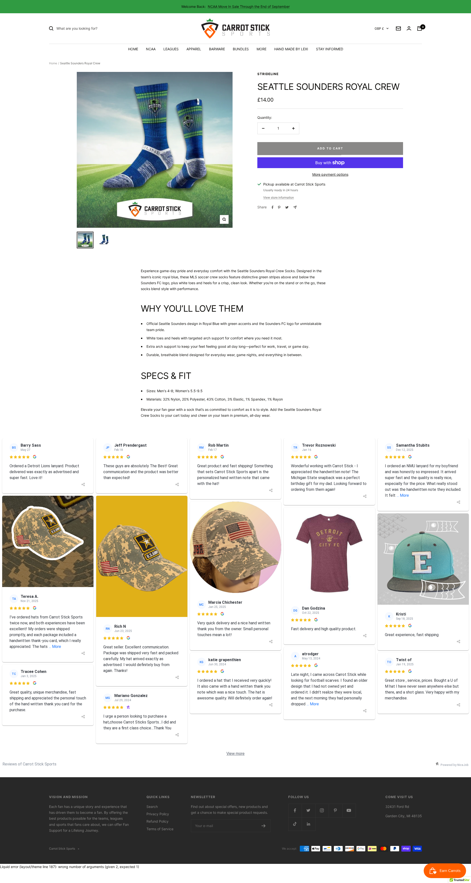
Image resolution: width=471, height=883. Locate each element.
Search (152, 806)
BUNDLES (241, 49)
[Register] (264, 826)
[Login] (409, 28)
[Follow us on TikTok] (295, 824)
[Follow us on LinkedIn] (308, 824)
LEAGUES (171, 49)
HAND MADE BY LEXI (291, 49)
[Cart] (419, 28)
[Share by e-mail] (295, 207)
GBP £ (379, 28)
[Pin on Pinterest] (279, 207)
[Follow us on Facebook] (295, 810)
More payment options (330, 174)
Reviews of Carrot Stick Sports (29, 764)
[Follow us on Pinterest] (335, 810)
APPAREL (193, 49)
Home (53, 63)
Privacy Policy (157, 814)
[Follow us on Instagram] (322, 810)
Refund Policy (157, 821)
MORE (261, 49)
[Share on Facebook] (273, 207)
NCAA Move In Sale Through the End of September (249, 6)
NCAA (151, 49)
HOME (133, 49)
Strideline (268, 74)
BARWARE (217, 49)
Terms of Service (159, 829)
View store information (278, 197)
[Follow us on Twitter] (308, 810)
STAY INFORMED (329, 49)
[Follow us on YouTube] (349, 810)
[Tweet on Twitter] (287, 207)
